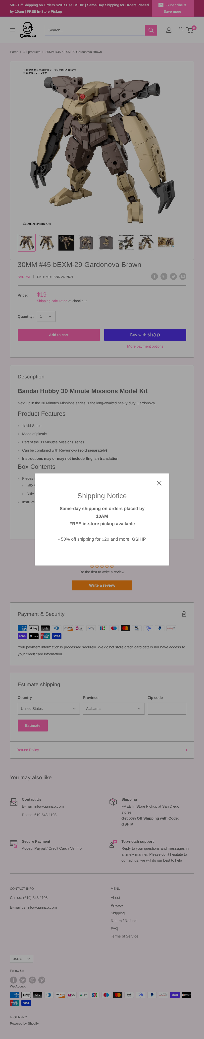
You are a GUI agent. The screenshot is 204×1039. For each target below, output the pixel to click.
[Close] (159, 482)
